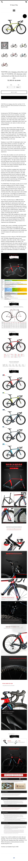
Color (11, 84)
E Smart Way (14, 5)
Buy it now (14, 97)
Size (18, 84)
